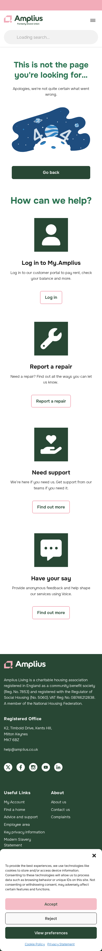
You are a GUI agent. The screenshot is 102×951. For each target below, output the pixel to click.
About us (58, 802)
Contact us (60, 809)
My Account (14, 802)
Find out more (51, 507)
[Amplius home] (23, 20)
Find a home (14, 809)
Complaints (60, 817)
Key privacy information (24, 832)
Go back (51, 172)
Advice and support (21, 817)
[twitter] (8, 767)
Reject (51, 918)
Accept (51, 904)
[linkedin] (58, 767)
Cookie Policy (35, 944)
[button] (94, 855)
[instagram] (33, 767)
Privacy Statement (61, 944)
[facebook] (20, 767)
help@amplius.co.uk (21, 749)
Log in (51, 297)
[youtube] (46, 767)
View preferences (51, 933)
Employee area (17, 824)
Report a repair (51, 401)
